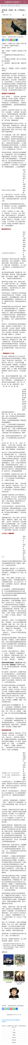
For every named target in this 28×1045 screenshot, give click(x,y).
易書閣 (14, 1035)
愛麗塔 (4, 1021)
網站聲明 (14, 1037)
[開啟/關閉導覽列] (24, 2)
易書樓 (14, 1032)
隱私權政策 (14, 1040)
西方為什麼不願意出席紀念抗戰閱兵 (11, 1020)
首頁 (14, 1030)
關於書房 (14, 1042)
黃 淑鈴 (4, 14)
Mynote (14, 1027)
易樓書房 (9, 1025)
